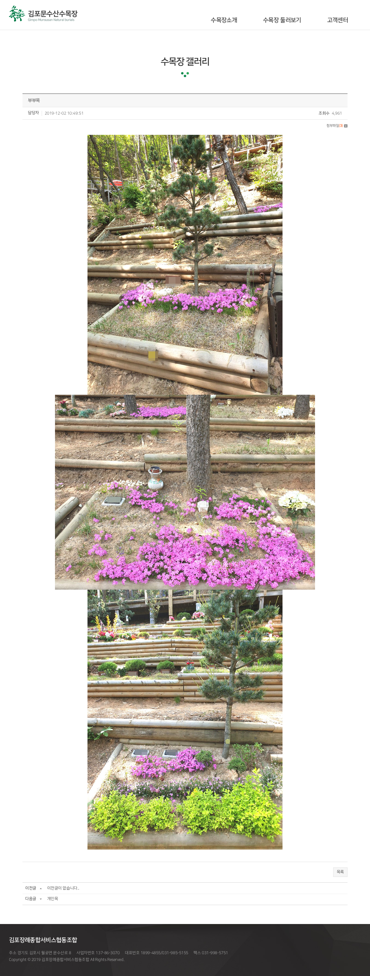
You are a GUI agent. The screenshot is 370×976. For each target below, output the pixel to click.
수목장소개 (224, 20)
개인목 (52, 899)
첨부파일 (334, 126)
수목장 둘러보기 (282, 20)
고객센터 (337, 20)
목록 (340, 872)
